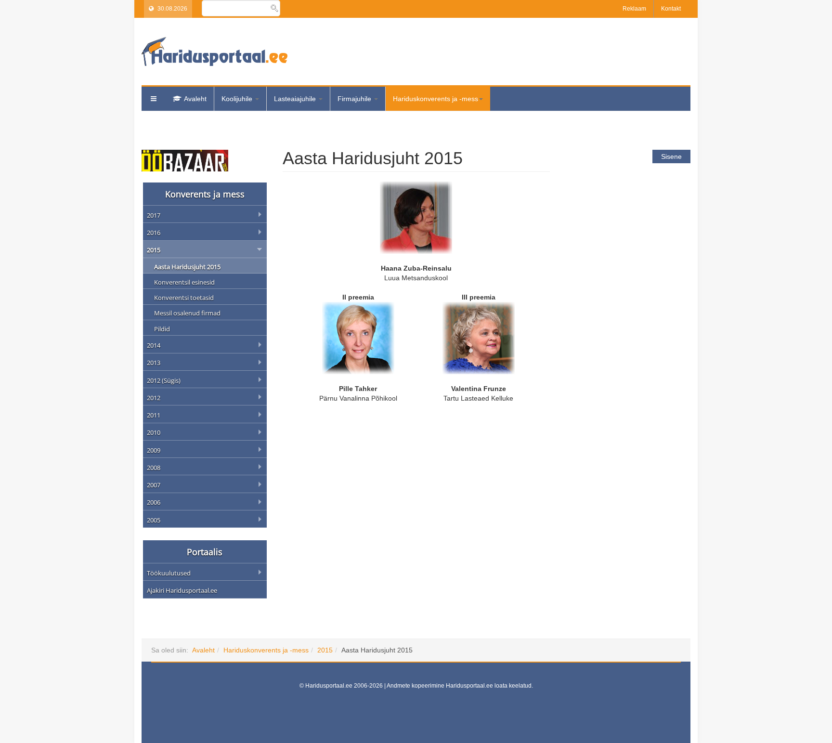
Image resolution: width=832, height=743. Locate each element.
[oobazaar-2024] (185, 160)
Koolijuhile (237, 99)
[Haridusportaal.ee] (214, 51)
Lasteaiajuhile (296, 99)
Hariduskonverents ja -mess (435, 99)
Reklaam (634, 8)
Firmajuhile (355, 99)
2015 (325, 650)
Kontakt (671, 8)
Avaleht (195, 99)
